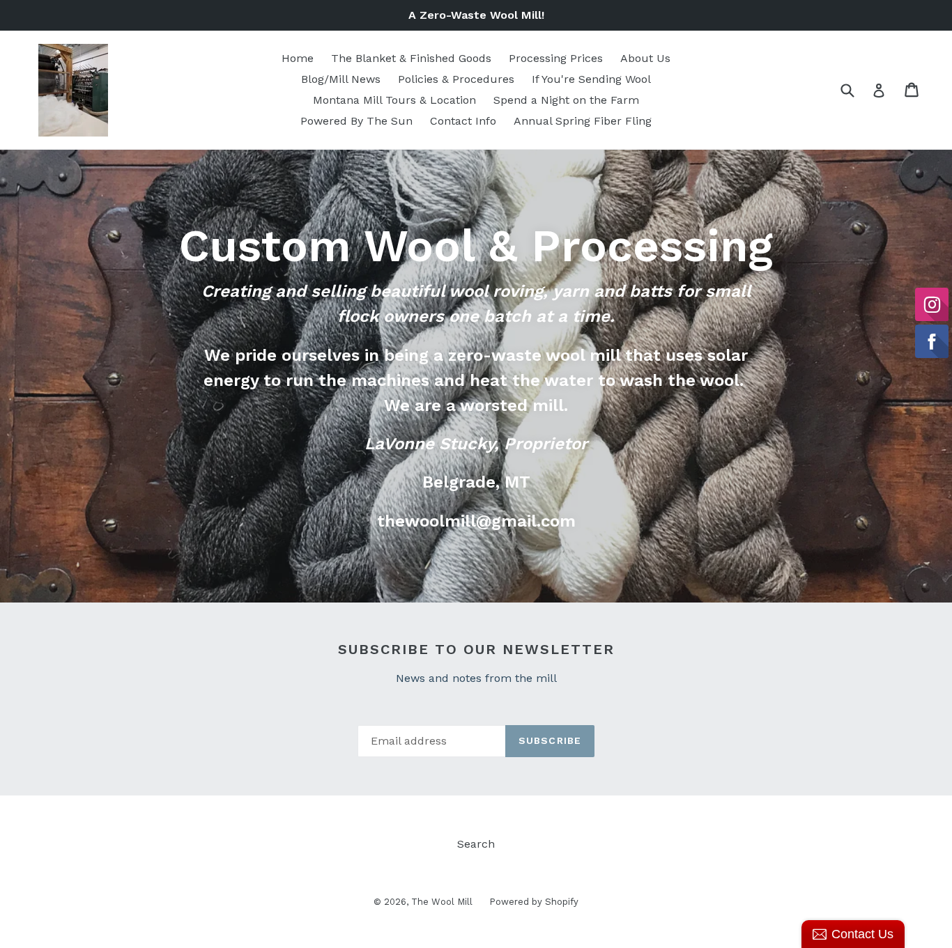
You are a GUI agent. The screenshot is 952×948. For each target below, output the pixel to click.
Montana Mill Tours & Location (394, 100)
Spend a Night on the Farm (566, 100)
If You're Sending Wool (591, 79)
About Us (645, 58)
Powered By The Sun (356, 120)
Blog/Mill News (341, 79)
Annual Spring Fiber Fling (583, 120)
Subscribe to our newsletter (476, 649)
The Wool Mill (443, 901)
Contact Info (463, 120)
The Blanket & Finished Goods (411, 58)
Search (476, 843)
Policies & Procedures (456, 79)
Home (298, 58)
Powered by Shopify (533, 901)
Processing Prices (556, 58)
